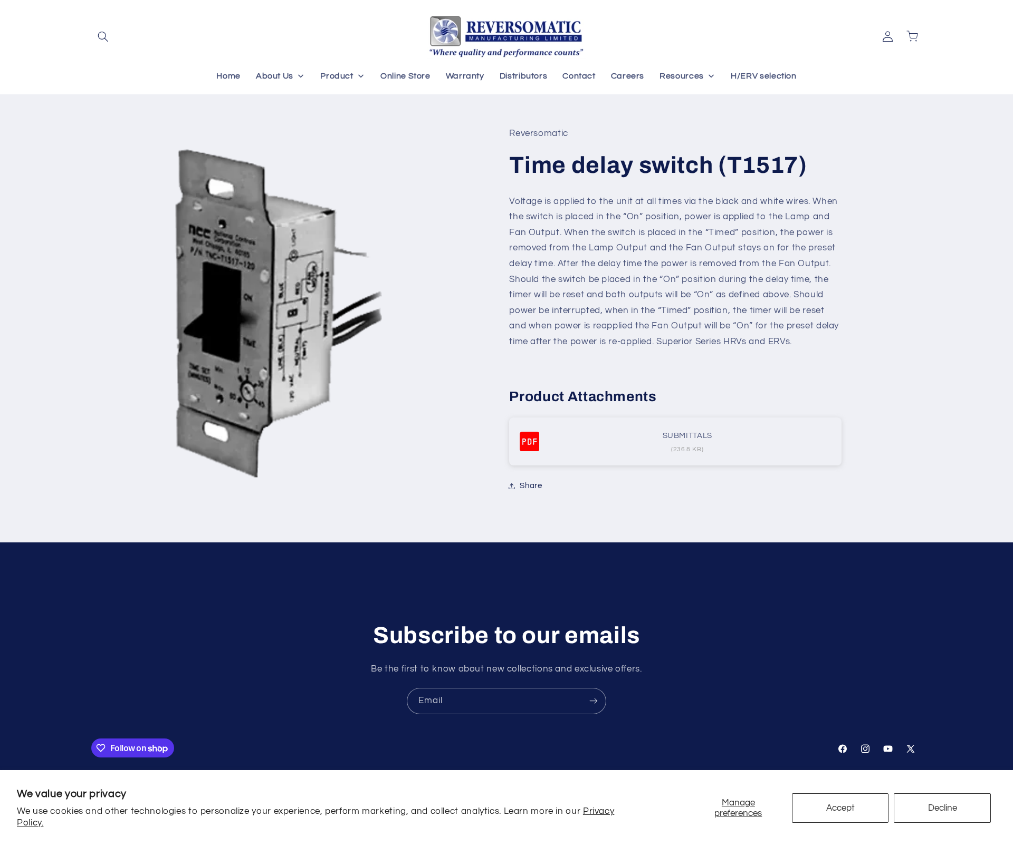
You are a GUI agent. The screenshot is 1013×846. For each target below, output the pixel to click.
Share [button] (531, 486)
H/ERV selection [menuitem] (763, 76)
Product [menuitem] (336, 76)
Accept (840, 808)
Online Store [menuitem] (405, 76)
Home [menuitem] (228, 76)
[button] (103, 36)
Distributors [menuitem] (524, 76)
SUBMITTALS (687, 436)
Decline (942, 808)
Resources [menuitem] (682, 76)
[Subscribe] (593, 701)
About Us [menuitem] (274, 76)
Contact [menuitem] (578, 76)
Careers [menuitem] (627, 76)
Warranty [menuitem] (465, 76)
